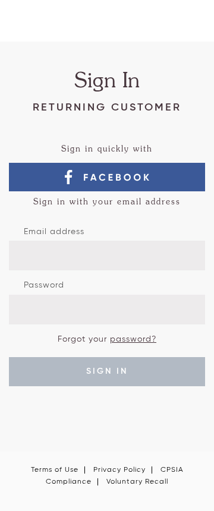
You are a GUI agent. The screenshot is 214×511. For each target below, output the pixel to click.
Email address (54, 232)
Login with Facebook (107, 177)
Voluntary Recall (137, 481)
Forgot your (107, 339)
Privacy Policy (119, 470)
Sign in (107, 371)
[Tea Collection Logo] (107, 25)
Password (44, 285)
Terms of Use (54, 470)
